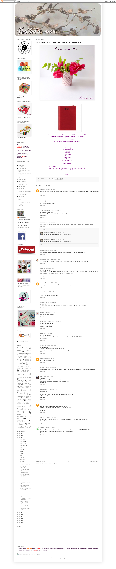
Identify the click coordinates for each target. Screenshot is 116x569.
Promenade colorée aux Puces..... (24, 486)
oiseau (27, 396)
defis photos (25, 371)
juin (21, 451)
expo (30, 375)
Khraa (41, 333)
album (19, 347)
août (21, 447)
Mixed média (27, 390)
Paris (29, 397)
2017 (20, 435)
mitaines (18, 390)
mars (21, 457)
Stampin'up (19, 421)
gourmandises (20, 380)
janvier (21, 461)
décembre (22, 439)
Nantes (21, 393)
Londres (21, 386)
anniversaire (19, 348)
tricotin (28, 424)
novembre (22, 441)
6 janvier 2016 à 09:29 (50, 367)
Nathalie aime (47, 232)
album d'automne (22, 181)
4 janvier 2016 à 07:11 (55, 259)
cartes (21, 363)
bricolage (19, 359)
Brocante (27, 359)
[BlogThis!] (57, 179)
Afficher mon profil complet (23, 227)
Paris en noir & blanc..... (25, 472)
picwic (27, 402)
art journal (20, 350)
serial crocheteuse (22, 413)
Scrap (24, 411)
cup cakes (27, 370)
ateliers (19, 352)
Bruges (23, 360)
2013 (20, 516)
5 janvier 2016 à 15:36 (48, 333)
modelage (22, 392)
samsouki (42, 367)
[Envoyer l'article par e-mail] (53, 178)
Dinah (27, 373)
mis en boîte (26, 388)
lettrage (25, 384)
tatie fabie (42, 250)
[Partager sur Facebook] (60, 179)
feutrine (24, 377)
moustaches (28, 392)
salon (18, 411)
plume (27, 403)
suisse (25, 421)
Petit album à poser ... (23, 176)
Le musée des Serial (23, 341)
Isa (70, 168)
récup (21, 408)
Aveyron (29, 353)
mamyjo (42, 222)
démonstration (20, 373)
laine (18, 384)
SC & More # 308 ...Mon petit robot (25, 489)
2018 (20, 433)
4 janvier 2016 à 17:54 (50, 312)
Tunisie (23, 426)
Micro (41, 268)
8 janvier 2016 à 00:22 (50, 427)
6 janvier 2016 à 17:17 (48, 376)
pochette (26, 405)
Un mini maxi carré (23, 168)
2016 (20, 437)
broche (18, 360)
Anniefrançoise (43, 404)
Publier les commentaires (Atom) (49, 463)
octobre (22, 443)
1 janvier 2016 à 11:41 (50, 200)
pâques (24, 397)
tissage (29, 423)
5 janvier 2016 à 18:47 (53, 345)
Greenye (42, 427)
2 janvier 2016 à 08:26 (49, 222)
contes (27, 366)
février (21, 459)
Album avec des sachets (24, 183)
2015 (20, 512)
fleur (29, 377)
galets (28, 378)
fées (20, 377)
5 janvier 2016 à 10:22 (55, 321)
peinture (21, 400)
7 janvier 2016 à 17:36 (53, 404)
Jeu (25, 383)
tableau (29, 421)
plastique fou (20, 403)
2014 (20, 514)
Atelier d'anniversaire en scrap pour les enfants (24, 203)
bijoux (29, 354)
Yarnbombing (22, 427)
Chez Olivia (42, 417)
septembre (22, 445)
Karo (41, 376)
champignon (19, 364)
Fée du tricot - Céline (45, 210)
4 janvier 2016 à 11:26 (49, 291)
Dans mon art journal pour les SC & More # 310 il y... (25, 476)
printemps (19, 406)
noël (27, 394)
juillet (21, 449)
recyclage (28, 408)
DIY (24, 374)
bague (20, 354)
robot (25, 409)
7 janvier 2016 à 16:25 (53, 389)
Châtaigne (28, 364)
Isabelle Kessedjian (44, 259)
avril (21, 455)
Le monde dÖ (43, 282)
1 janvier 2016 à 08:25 (50, 189)
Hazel (23, 381)
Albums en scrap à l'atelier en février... (25, 463)
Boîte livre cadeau (23, 201)
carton (27, 363)
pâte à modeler (23, 399)
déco (18, 371)
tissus (20, 424)
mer (18, 389)
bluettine (42, 312)
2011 (20, 520)
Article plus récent (40, 461)
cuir (22, 370)
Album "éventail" (22, 179)
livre (30, 384)
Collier (21, 366)
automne (21, 353)
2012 (20, 518)
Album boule (21, 190)
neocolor (19, 394)
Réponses (44, 229)
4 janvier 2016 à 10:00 (52, 282)
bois (25, 356)
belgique (24, 354)
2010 (20, 522)
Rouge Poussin (43, 389)
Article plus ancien (94, 461)
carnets (29, 361)
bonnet (22, 357)
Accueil (67, 461)
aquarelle (26, 349)
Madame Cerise (44, 345)
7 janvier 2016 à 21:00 (51, 417)
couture (18, 368)
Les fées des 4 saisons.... (23, 467)
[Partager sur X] (59, 179)
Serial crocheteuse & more (45, 180)
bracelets (27, 357)
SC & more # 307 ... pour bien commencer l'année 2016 (25, 507)
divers (18, 374)
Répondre (42, 195)
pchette (29, 399)
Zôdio (27, 427)
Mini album (21, 196)
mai (21, 453)
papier (18, 397)
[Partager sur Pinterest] (62, 179)
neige (27, 393)
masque (27, 387)
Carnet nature (22, 186)
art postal (27, 350)
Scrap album (21, 205)
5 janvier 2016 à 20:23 (50, 358)
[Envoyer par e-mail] (56, 179)
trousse (18, 426)
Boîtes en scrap (22, 194)
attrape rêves (28, 351)
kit (28, 383)
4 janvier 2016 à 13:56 (51, 302)
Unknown (42, 189)
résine (21, 409)
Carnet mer (21, 188)
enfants (25, 375)
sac (28, 409)
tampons (21, 423)
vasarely (29, 426)
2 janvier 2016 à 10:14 (58, 232)
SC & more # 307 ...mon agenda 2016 (25, 499)
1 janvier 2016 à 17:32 (55, 210)
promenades (27, 406)
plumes (18, 405)
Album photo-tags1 (23, 184)
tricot (24, 424)
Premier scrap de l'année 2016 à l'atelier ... (24, 502)
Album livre (21, 177)
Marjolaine (42, 302)
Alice (27, 347)
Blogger (64, 558)
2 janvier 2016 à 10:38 (50, 250)
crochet (28, 368)
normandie (20, 396)
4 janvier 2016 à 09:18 (48, 268)
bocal (21, 356)
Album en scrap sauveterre (22, 166)
